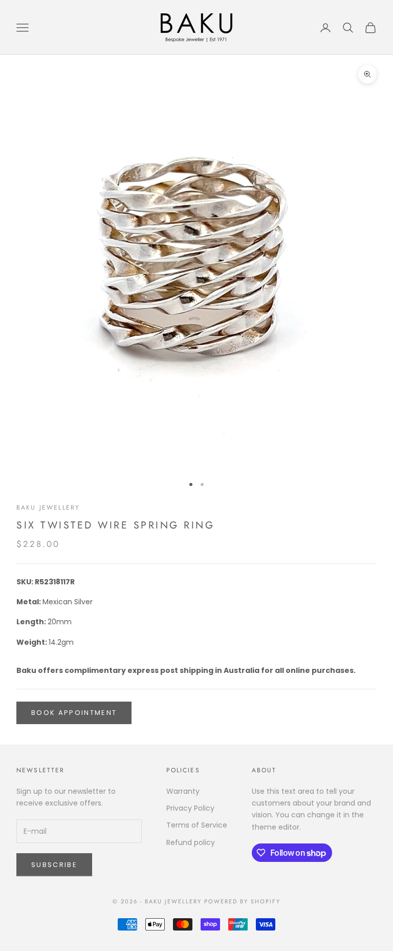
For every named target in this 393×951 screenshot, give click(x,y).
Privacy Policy (190, 808)
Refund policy (190, 842)
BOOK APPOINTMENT (74, 712)
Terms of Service (196, 825)
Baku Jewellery (48, 507)
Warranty (183, 791)
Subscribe (54, 865)
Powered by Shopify (242, 901)
